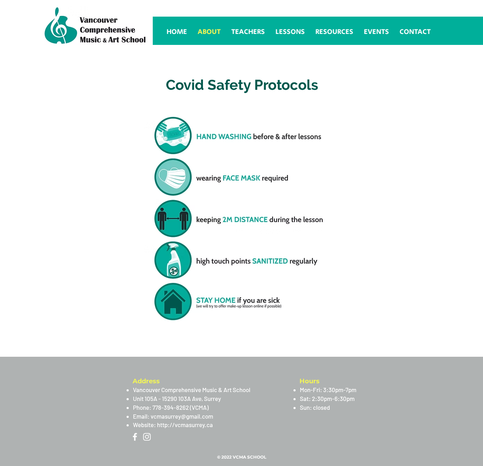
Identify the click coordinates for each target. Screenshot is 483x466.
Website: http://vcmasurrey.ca (173, 424)
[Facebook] (135, 437)
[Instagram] (147, 437)
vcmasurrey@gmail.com (182, 416)
